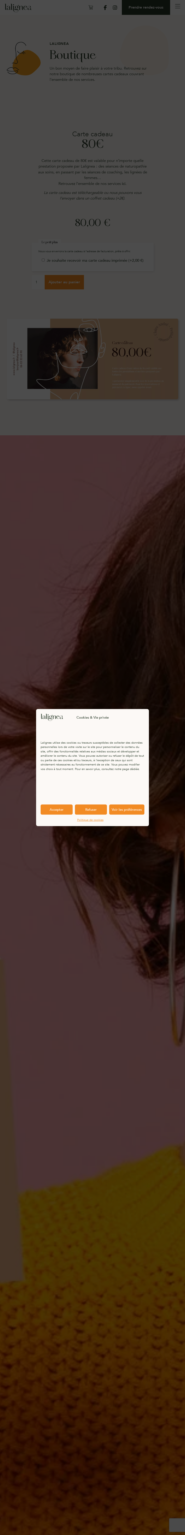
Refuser (91, 809)
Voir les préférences (127, 809)
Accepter (57, 809)
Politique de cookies (90, 820)
